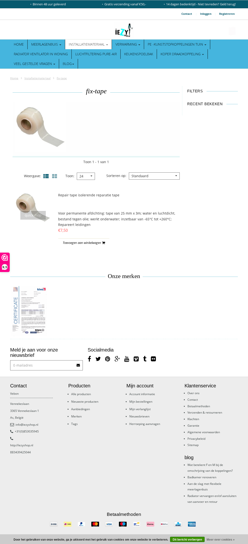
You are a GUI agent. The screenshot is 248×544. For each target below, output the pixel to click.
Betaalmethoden (198, 406)
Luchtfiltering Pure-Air (96, 54)
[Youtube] (126, 359)
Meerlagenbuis (45, 44)
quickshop (33, 215)
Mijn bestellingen (140, 402)
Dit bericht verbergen (187, 539)
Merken (76, 416)
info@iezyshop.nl (27, 425)
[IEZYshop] (124, 30)
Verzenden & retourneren (204, 412)
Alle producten (81, 394)
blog (67, 63)
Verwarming (127, 44)
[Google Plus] (117, 359)
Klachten (193, 419)
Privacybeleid (196, 439)
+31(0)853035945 (27, 431)
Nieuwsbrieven (139, 416)
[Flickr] (153, 359)
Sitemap (193, 445)
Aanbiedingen (80, 409)
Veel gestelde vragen (33, 63)
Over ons (193, 393)
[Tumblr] (145, 359)
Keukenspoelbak (138, 54)
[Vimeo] (136, 359)
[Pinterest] (107, 359)
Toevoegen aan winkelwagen (82, 242)
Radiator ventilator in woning (41, 54)
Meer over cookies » (221, 539)
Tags (74, 424)
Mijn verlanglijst (140, 409)
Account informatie (142, 394)
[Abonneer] (78, 363)
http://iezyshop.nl (21, 445)
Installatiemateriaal (87, 44)
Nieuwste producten (84, 402)
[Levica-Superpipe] (29, 311)
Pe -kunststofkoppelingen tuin (176, 44)
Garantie (193, 426)
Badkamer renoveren (201, 477)
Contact (186, 14)
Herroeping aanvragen (144, 424)
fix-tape (62, 78)
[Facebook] (89, 359)
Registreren (227, 14)
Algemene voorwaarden (203, 432)
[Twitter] (98, 359)
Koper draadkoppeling (181, 54)
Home (19, 44)
